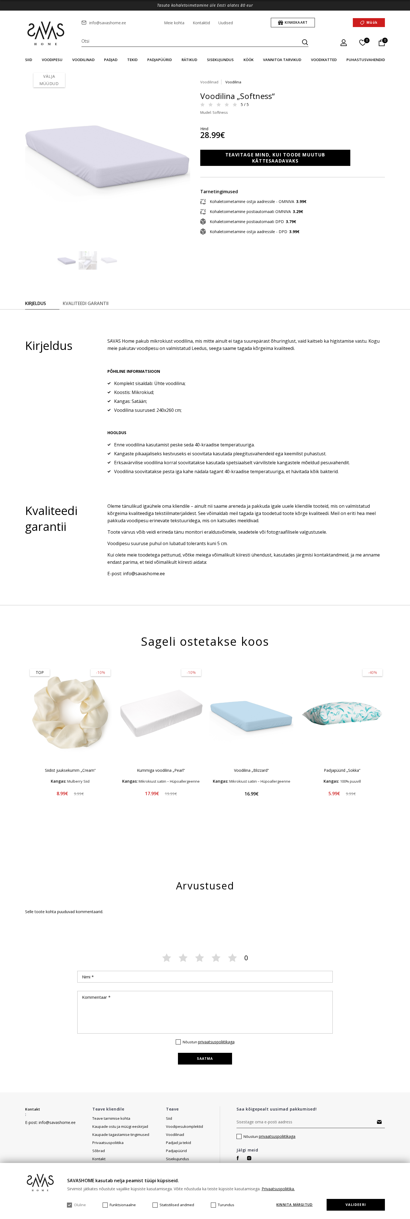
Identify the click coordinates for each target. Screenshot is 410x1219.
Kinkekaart (296, 22)
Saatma (205, 1058)
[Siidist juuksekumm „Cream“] (70, 713)
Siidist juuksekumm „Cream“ (70, 770)
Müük (372, 22)
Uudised (225, 22)
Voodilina (233, 81)
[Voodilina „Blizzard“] (251, 713)
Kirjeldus (35, 303)
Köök (248, 59)
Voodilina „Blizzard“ (251, 770)
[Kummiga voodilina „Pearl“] (161, 713)
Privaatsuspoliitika (108, 1142)
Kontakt (32, 1109)
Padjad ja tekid (178, 1142)
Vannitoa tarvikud (282, 59)
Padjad (110, 59)
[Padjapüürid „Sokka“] (342, 713)
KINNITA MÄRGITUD (294, 1205)
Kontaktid (201, 22)
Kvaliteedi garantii (85, 303)
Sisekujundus (220, 59)
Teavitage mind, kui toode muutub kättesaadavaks (275, 158)
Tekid (132, 59)
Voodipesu (52, 59)
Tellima (379, 1122)
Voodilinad (83, 59)
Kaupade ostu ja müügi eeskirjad (120, 1126)
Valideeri (356, 1204)
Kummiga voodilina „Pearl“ (161, 770)
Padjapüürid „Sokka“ (342, 770)
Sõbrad (98, 1150)
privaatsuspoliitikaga (216, 1041)
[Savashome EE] (46, 34)
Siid (28, 59)
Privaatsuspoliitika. (278, 1188)
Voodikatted (324, 59)
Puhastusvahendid (365, 59)
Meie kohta (174, 22)
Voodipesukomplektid (184, 1126)
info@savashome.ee (107, 22)
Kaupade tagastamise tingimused (120, 1134)
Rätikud (189, 59)
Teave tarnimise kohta (111, 1118)
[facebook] (238, 1158)
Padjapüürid (159, 59)
